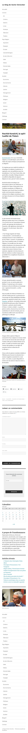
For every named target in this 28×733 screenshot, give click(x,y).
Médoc (5, 62)
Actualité (4, 9)
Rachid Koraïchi (6, 158)
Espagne (5, 46)
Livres (4, 26)
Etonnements (7, 82)
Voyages (5, 72)
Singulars (4, 301)
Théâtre (5, 36)
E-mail (4, 443)
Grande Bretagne (8, 52)
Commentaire (6, 416)
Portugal (5, 69)
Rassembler (10, 400)
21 (16, 516)
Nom (3, 437)
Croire (6, 400)
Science (5, 106)
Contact (4, 119)
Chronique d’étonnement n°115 (12, 578)
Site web (4, 450)
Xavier (3, 399)
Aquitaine (5, 42)
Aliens (5, 563)
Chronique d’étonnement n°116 (12, 564)
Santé (4, 103)
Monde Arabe (6, 66)
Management (7, 92)
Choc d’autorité (8, 574)
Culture (4, 12)
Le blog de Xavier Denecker (13, 5)
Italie (4, 59)
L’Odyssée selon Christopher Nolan (13, 561)
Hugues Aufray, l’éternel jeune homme (14, 568)
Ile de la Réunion (7, 56)
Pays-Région (5, 39)
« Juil (14, 524)
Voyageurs (6, 566)
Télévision (5, 32)
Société (4, 76)
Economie (6, 79)
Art (4, 16)
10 (2, 514)
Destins (5, 22)
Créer (3, 400)
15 (19, 514)
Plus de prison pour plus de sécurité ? (13, 576)
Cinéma (5, 19)
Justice (5, 89)
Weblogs (4, 116)
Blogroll (4, 113)
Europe (5, 49)
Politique (5, 96)
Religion (5, 99)
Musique (5, 29)
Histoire (5, 86)
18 (6, 516)
